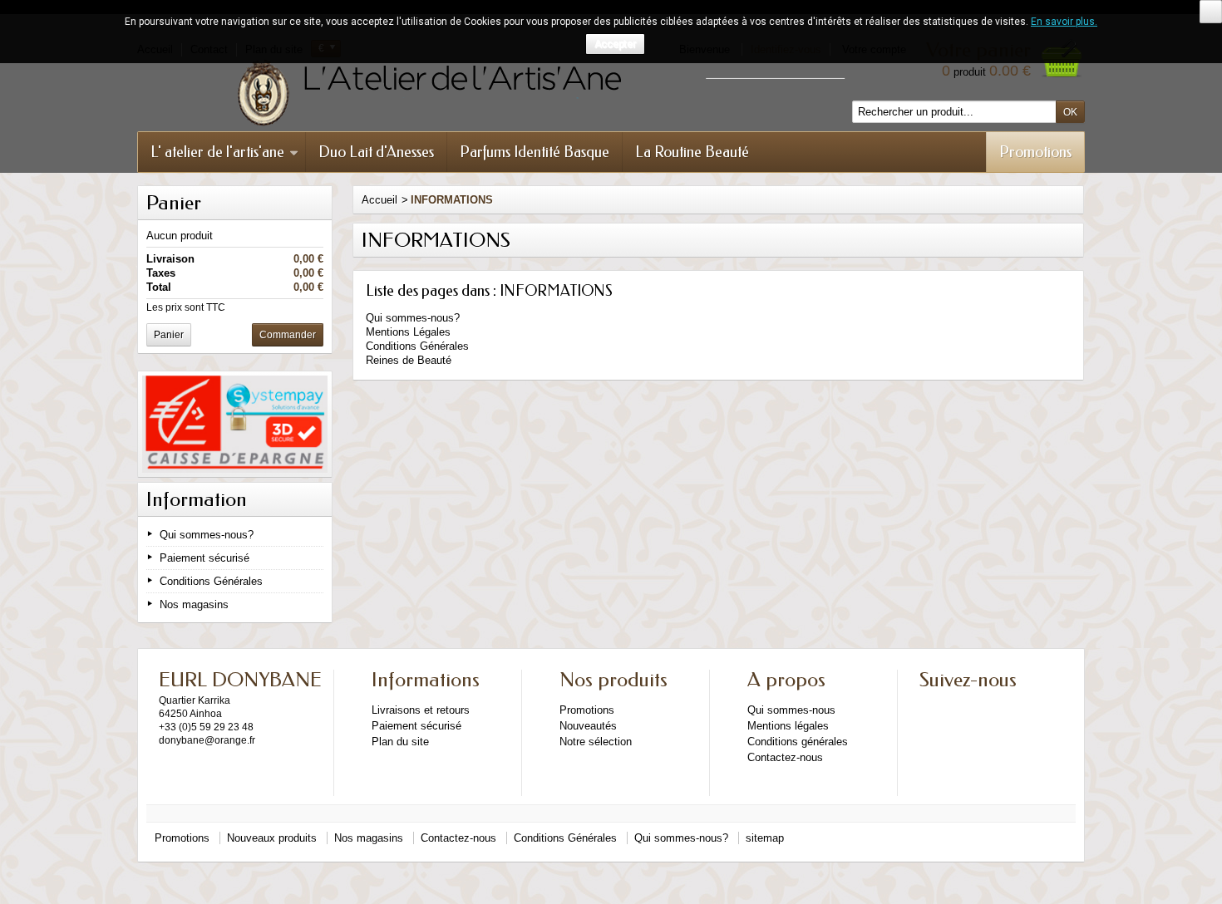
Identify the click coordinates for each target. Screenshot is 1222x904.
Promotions (1035, 152)
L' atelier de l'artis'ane (217, 152)
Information (196, 499)
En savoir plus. (1064, 21)
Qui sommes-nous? (207, 534)
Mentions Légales (408, 332)
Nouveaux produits (272, 838)
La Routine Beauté (692, 152)
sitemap (765, 838)
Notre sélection (595, 741)
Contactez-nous (785, 757)
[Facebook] (931, 705)
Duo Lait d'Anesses (376, 152)
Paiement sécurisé (204, 558)
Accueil (379, 200)
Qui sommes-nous (791, 710)
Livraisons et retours (421, 710)
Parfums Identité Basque (534, 152)
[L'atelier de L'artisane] (511, 93)
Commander (287, 335)
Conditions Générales (211, 581)
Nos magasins (194, 604)
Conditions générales (797, 741)
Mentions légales (788, 726)
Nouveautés (588, 726)
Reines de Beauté (408, 360)
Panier (173, 202)
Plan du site (400, 741)
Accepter (615, 44)
